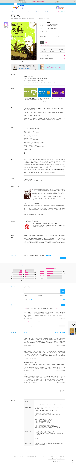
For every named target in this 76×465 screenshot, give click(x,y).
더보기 (53, 162)
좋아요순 (56, 332)
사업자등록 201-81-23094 (20, 456)
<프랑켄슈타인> (37, 223)
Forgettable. (25, 345)
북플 (56, 11)
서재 (58, 11)
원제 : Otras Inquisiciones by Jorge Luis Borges (42, 18)
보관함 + (46, 42)
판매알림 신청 (43, 51)
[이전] (14, 41)
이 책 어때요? (63, 257)
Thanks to (61, 318)
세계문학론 (39, 78)
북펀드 (50, 11)
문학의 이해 (34, 78)
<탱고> (36, 198)
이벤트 (33, 11)
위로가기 (72, 461)
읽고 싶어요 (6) (30, 257)
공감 (64, 318)
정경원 (23, 18)
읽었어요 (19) (45, 257)
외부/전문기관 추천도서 (35, 82)
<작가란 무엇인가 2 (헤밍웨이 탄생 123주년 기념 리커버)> (47, 198)
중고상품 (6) (61, 49)
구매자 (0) (25, 299)
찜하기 (64, 345)
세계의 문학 (34, 80)
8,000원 (61, 51)
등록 (63, 291)
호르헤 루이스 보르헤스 (14, 18)
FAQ (60, 458)
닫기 (74, 1)
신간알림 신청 (30, 76)
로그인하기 (48, 255)
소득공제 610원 (57, 36)
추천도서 (41, 11)
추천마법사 (22, 11)
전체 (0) (30, 299)
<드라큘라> (51, 223)
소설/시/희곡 (29, 78)
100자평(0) (48, 32)
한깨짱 (24, 318)
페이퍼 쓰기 (62, 332)
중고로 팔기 (49, 55)
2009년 (53, 82)
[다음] (33, 41)
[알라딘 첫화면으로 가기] (16, 8)
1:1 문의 (52, 458)
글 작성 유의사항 (61, 295)
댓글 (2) (34, 370)
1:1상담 (48, 400)
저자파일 (32, 203)
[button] (41, 101)
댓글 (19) (36, 345)
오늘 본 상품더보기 (62, 391)
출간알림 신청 (52, 51)
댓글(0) (34, 318)
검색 (50, 8)
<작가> (58, 198)
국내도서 (15, 4)
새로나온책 (29, 11)
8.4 (45, 32)
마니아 (25, 257)
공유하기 (63, 16)
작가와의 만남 (46, 11)
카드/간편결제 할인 (43, 36)
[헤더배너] (60, 7)
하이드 (24, 358)
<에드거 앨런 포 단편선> (44, 223)
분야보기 (14, 11)
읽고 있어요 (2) (38, 257)
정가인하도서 (37, 11)
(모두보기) (42, 214)
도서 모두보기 (30, 221)
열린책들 (28, 18)
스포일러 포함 (41, 295)
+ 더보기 (28, 316)
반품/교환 (51, 400)
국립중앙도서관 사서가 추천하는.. (45, 82)
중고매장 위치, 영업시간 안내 (57, 461)
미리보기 (24, 61)
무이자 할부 (50, 36)
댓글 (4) (34, 358)
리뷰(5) (52, 32)
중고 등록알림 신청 (43, 55)
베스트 (26, 11)
